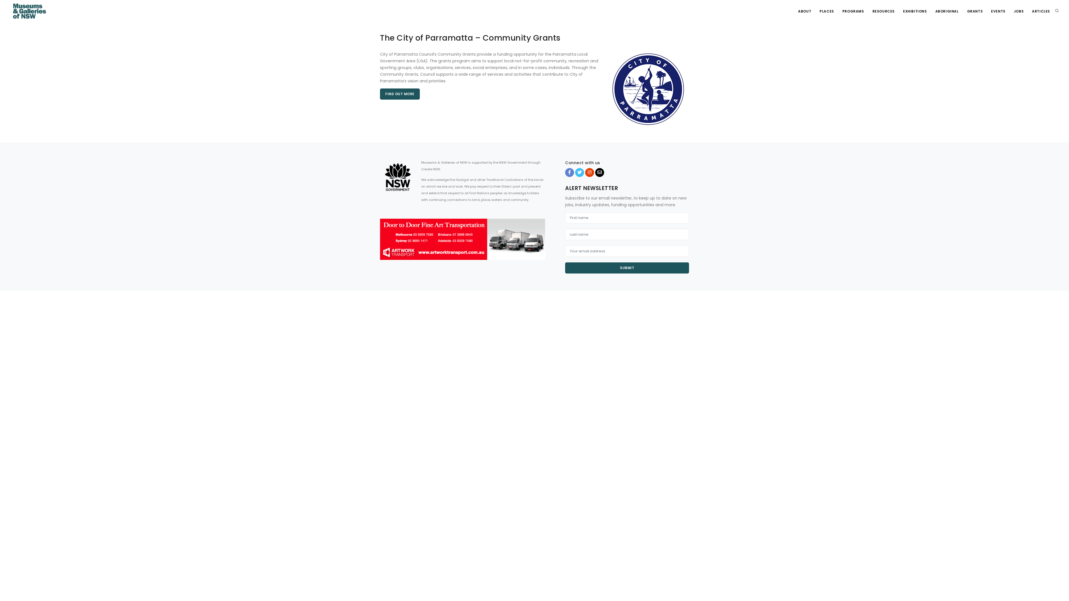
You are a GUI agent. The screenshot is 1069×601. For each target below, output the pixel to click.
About (804, 11)
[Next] (539, 244)
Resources (883, 11)
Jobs (1019, 11)
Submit (627, 267)
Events (998, 11)
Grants (975, 11)
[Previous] (385, 244)
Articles (1041, 11)
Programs (853, 11)
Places (827, 11)
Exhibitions (915, 11)
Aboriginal (947, 11)
